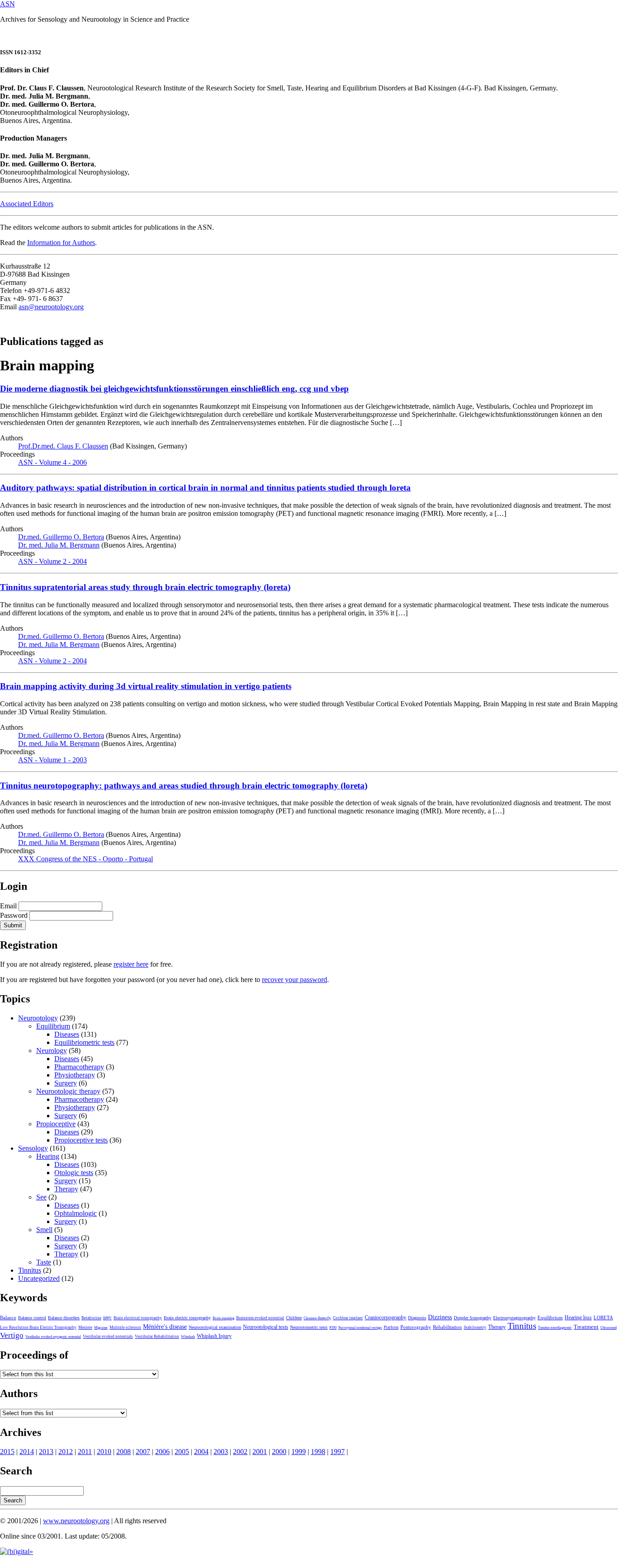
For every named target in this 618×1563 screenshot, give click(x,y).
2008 (123, 1451)
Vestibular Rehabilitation (157, 1336)
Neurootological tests (265, 1327)
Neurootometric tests (309, 1327)
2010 (104, 1451)
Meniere (85, 1327)
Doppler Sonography (472, 1317)
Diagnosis (417, 1317)
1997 (337, 1451)
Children (294, 1317)
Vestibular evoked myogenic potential (53, 1337)
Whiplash (188, 1337)
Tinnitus (29, 1270)
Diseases (66, 1034)
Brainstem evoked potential (260, 1318)
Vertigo (12, 1335)
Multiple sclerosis (125, 1327)
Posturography (415, 1327)
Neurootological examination (215, 1327)
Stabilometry (475, 1327)
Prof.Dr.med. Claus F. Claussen (63, 446)
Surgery (65, 1083)
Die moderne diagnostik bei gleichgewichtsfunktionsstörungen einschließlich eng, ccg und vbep (174, 388)
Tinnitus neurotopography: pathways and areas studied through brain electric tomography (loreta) (183, 785)
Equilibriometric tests (84, 1042)
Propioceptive (56, 1124)
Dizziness (440, 1317)
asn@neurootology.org (51, 307)
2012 (65, 1451)
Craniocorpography (385, 1317)
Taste (43, 1262)
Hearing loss (578, 1317)
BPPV (107, 1318)
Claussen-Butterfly (317, 1318)
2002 (240, 1451)
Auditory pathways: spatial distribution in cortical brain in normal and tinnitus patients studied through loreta (205, 487)
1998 (318, 1451)
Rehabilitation (447, 1327)
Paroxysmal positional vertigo (360, 1328)
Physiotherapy (74, 1075)
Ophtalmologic (75, 1213)
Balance (8, 1317)
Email (8, 906)
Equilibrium (53, 1026)
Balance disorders (64, 1317)
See (41, 1197)
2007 (143, 1451)
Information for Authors (61, 242)
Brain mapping (223, 1318)
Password (14, 915)
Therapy (66, 1189)
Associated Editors (26, 204)
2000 (279, 1451)
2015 (7, 1451)
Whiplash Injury (214, 1336)
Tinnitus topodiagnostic (555, 1328)
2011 (85, 1451)
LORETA (603, 1317)
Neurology (51, 1050)
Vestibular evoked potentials (108, 1336)
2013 (46, 1451)
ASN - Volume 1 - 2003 (52, 760)
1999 (298, 1451)
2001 (259, 1451)
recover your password (294, 979)
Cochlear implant (348, 1318)
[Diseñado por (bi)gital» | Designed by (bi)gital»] (16, 1551)
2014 (26, 1451)
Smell (44, 1229)
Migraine (101, 1328)
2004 (201, 1451)
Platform (391, 1327)
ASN (7, 4)
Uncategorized (39, 1278)
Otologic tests (73, 1172)
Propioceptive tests (81, 1140)
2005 (182, 1451)
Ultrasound (608, 1328)
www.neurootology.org (76, 1521)
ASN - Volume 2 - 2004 (52, 561)
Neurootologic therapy (68, 1091)
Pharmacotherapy (79, 1067)
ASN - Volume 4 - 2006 (52, 462)
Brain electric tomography (187, 1317)
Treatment (586, 1327)
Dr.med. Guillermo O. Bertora (61, 537)
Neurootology (38, 1018)
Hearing (47, 1156)
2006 (162, 1451)
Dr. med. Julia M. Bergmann (59, 545)
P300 (333, 1328)
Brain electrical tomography (138, 1318)
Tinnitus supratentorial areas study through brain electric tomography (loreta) (145, 587)
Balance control (32, 1317)
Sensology (33, 1148)
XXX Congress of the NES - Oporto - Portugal (85, 859)
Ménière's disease (165, 1326)
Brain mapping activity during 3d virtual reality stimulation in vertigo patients (145, 686)
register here (131, 964)
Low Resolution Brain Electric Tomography (38, 1327)
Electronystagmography (514, 1317)
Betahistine (91, 1318)
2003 (221, 1451)
